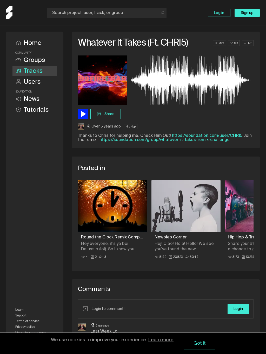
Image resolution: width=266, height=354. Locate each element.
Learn (19, 309)
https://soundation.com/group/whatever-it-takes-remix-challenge (164, 140)
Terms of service (27, 321)
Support (20, 315)
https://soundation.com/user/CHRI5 (207, 136)
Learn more (161, 340)
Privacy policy (25, 327)
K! (88, 126)
